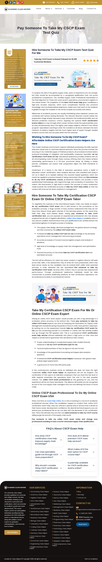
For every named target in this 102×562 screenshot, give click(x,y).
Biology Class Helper (38, 520)
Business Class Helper (38, 517)
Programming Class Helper (63, 519)
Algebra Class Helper (38, 497)
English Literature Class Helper (38, 547)
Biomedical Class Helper (39, 514)
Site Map (80, 494)
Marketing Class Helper (62, 504)
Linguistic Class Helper (61, 541)
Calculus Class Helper (38, 530)
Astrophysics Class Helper (37, 504)
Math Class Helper (60, 513)
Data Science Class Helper (37, 536)
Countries (71, 8)
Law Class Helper (59, 501)
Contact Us (91, 8)
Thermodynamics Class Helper (61, 544)
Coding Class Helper (38, 527)
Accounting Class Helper (39, 491)
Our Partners (12, 532)
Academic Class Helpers (12, 559)
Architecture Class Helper (40, 508)
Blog (81, 8)
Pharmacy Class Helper (62, 522)
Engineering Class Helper (39, 544)
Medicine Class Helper (61, 510)
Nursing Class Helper (61, 516)
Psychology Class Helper (62, 528)
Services (58, 8)
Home (38, 8)
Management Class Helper (63, 507)
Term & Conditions (91, 559)
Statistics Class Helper (61, 538)
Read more (83, 524)
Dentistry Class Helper (38, 533)
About (47, 8)
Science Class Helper (61, 534)
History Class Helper (60, 498)
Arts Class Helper (37, 501)
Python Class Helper (60, 531)
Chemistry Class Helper (39, 524)
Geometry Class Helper (62, 494)
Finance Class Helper (61, 491)
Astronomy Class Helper (39, 511)
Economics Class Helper (39, 540)
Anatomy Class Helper (38, 494)
